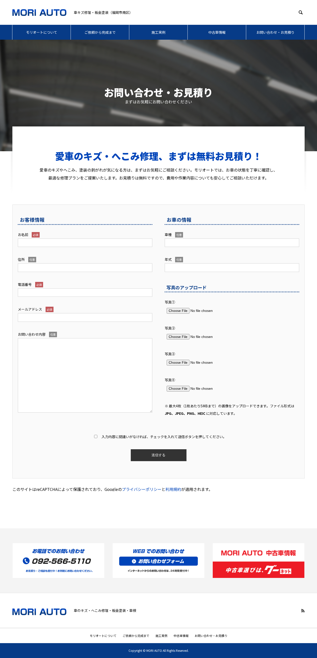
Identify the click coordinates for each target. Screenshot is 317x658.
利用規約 (173, 489)
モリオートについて (41, 32)
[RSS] (303, 610)
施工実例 (158, 32)
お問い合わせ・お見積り (275, 32)
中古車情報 (217, 32)
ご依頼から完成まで (100, 32)
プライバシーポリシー (141, 489)
